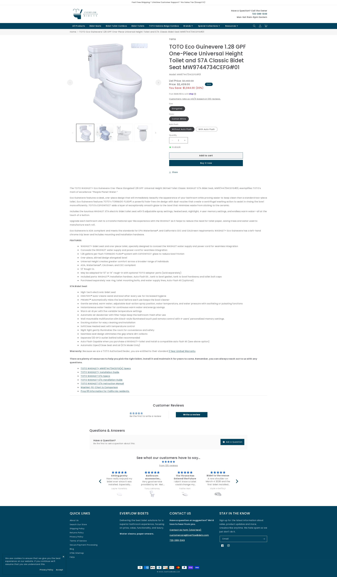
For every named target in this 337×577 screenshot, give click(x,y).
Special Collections (208, 26)
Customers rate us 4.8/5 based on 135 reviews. (195, 98)
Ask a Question (233, 441)
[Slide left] (70, 83)
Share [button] (175, 172)
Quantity (173, 135)
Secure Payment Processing (84, 545)
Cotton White (179, 119)
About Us (74, 520)
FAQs (72, 557)
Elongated (177, 108)
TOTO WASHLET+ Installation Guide (100, 372)
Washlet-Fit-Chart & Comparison (99, 387)
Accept (59, 569)
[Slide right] (158, 83)
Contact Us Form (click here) (185, 530)
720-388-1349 (259, 14)
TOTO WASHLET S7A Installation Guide (102, 379)
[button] (254, 26)
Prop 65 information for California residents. (105, 391)
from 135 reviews (168, 465)
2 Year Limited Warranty (182, 351)
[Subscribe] (264, 539)
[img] (168, 462)
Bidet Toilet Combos (116, 26)
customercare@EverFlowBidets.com (189, 535)
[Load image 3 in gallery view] (124, 133)
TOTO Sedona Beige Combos (164, 26)
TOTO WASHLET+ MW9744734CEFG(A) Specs (106, 368)
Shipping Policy (77, 528)
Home (73, 31)
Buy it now (206, 163)
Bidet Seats (95, 26)
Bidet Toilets (138, 26)
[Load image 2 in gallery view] (104, 133)
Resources (230, 26)
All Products (78, 26)
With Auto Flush (207, 129)
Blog (72, 549)
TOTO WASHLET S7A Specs (95, 376)
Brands (187, 26)
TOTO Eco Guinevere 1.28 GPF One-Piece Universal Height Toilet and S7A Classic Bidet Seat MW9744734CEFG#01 (141, 31)
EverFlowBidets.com (172, 572)
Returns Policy (77, 532)
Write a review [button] (191, 414)
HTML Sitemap (77, 553)
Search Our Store (78, 524)
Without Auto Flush (182, 129)
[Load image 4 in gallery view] (143, 133)
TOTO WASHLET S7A (102, 383)
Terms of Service (78, 540)
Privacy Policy (76, 536)
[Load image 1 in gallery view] (85, 133)
